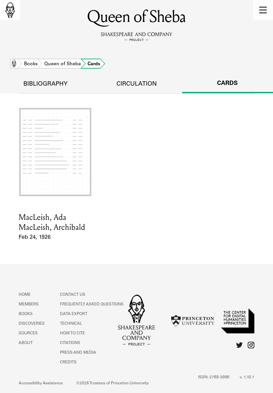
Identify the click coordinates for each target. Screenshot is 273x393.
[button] (263, 10)
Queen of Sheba (62, 64)
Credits (68, 362)
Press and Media (78, 353)
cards (227, 84)
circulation (137, 84)
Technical (71, 324)
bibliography (45, 84)
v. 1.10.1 (247, 377)
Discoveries (32, 324)
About (26, 343)
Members (29, 304)
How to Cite (72, 333)
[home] (10, 10)
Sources (28, 333)
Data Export (73, 314)
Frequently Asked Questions (92, 304)
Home (14, 64)
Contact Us (72, 295)
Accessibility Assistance (41, 383)
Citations (70, 343)
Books (31, 64)
